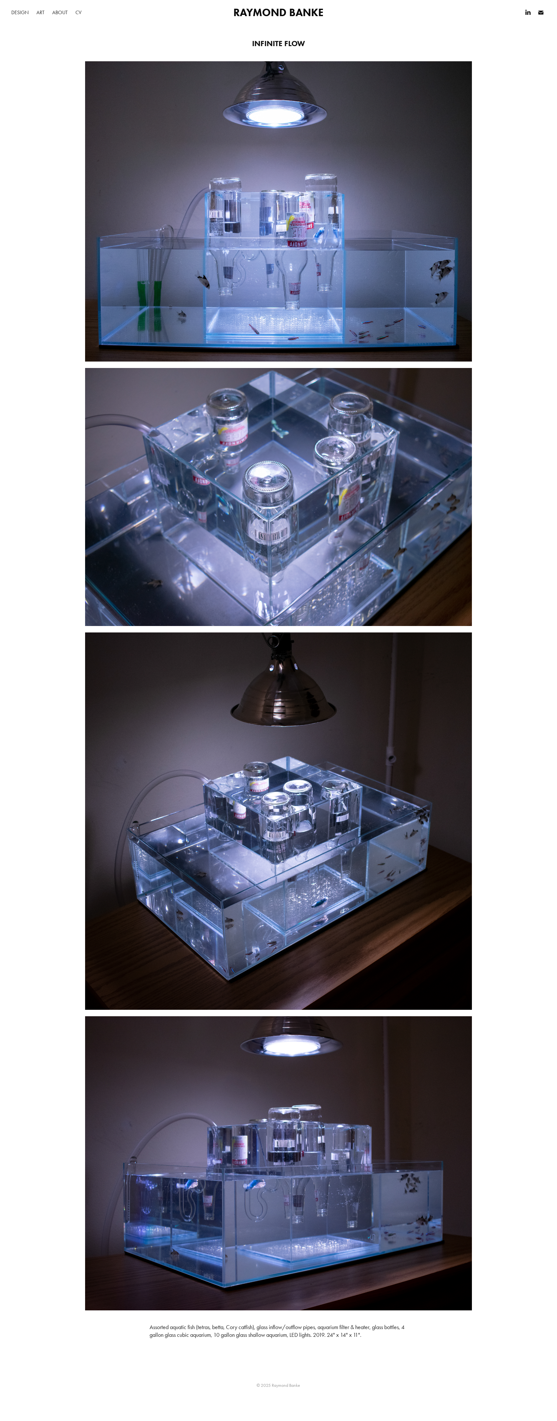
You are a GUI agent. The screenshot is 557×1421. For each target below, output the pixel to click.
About (60, 12)
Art (40, 12)
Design (20, 12)
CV (78, 12)
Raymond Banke (278, 12)
